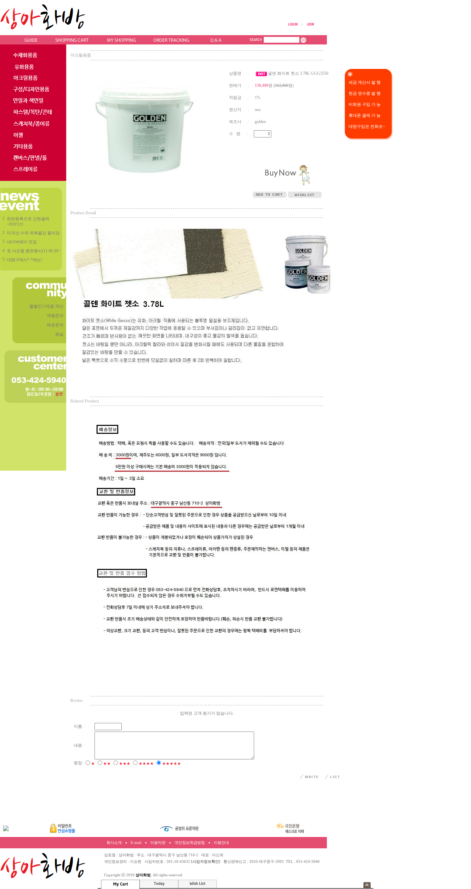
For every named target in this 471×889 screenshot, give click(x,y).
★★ (107, 763)
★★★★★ (171, 763)
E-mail (136, 843)
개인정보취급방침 (189, 843)
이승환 (135, 862)
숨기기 (367, 885)
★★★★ (146, 763)
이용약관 (158, 843)
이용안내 (221, 843)
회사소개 (114, 843)
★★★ (124, 763)
